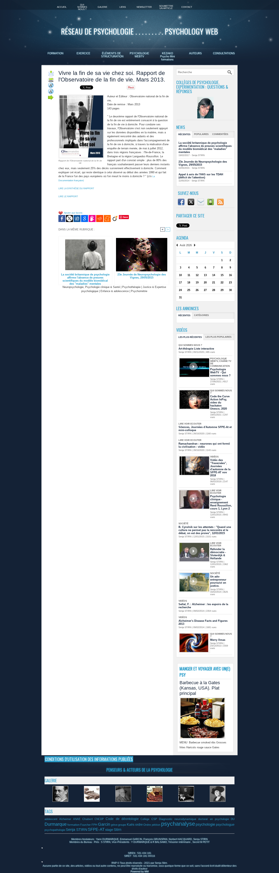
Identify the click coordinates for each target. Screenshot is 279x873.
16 (230, 275)
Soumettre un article (166, 7)
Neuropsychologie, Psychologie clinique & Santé (91, 287)
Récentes (184, 134)
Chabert (87, 819)
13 (205, 275)
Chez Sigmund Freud (154, 804)
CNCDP (99, 819)
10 (180, 275)
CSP (154, 819)
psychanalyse (178, 824)
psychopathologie (55, 830)
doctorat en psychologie (213, 819)
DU (232, 819)
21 (213, 282)
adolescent (51, 819)
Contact (186, 7)
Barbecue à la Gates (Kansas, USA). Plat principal (200, 688)
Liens (122, 7)
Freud (60, 804)
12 (197, 275)
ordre (139, 824)
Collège (145, 819)
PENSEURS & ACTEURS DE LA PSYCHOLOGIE (139, 770)
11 (188, 275)
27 (205, 290)
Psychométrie (139, 291)
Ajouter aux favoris (73, 213)
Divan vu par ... (92, 804)
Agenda (182, 238)
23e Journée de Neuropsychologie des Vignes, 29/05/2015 (141, 276)
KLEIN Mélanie (218, 804)
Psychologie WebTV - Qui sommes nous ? (220, 372)
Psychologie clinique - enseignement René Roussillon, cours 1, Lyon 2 (221, 502)
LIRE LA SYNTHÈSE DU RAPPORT (76, 188)
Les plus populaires (218, 337)
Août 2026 (186, 245)
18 (188, 282)
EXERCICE (83, 53)
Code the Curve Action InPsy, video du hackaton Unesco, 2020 (220, 402)
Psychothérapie (131, 287)
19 (197, 282)
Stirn (117, 830)
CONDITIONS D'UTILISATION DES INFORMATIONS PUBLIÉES (89, 759)
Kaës (130, 824)
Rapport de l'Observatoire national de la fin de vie (80, 162)
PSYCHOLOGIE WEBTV (139, 55)
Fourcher (85, 824)
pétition (156, 824)
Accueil (62, 7)
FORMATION (55, 53)
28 (213, 290)
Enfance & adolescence (114, 291)
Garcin (104, 824)
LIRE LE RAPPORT (68, 196)
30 (230, 290)
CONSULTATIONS (224, 53)
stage (109, 829)
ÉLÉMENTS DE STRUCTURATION (112, 55)
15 (222, 275)
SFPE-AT (96, 829)
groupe (122, 824)
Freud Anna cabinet (186, 804)
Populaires (201, 134)
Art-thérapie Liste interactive (196, 348)
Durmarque (56, 824)
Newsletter (144, 7)
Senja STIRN (198, 155)
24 (180, 290)
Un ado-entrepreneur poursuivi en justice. (218, 581)
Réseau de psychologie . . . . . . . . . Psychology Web (139, 31)
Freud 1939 (123, 804)
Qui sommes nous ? (82, 6)
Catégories (201, 315)
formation (73, 824)
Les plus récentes (190, 337)
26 (197, 290)
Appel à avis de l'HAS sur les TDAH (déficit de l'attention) (201, 176)
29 (222, 290)
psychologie (205, 824)
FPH (94, 824)
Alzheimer (65, 819)
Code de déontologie (122, 819)
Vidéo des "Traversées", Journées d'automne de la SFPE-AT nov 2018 (220, 468)
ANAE (76, 819)
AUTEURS (195, 53)
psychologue (225, 824)
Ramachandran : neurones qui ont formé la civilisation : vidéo (204, 445)
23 (230, 282)
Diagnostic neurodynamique (177, 819)
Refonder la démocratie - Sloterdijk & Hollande (218, 554)
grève (114, 824)
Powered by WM (140, 871)
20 (205, 282)
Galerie (102, 7)
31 (180, 297)
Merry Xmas (217, 639)
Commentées (220, 134)
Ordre (147, 824)
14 (213, 275)
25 (188, 290)
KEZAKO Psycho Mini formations (167, 56)
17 (180, 282)
